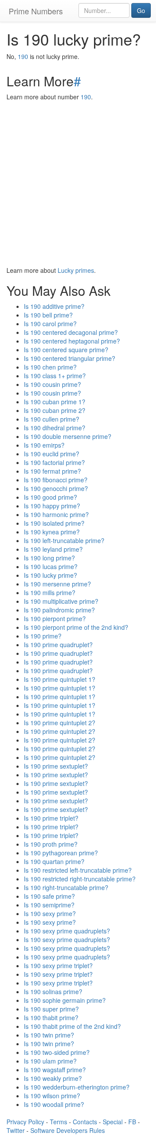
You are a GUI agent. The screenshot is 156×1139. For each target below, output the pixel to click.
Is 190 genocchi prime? (56, 488)
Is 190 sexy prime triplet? (58, 965)
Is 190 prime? (43, 636)
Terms (58, 1121)
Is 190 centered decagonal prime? (71, 332)
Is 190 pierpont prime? (55, 618)
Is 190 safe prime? (49, 896)
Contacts (85, 1121)
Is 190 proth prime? (51, 844)
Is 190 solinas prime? (53, 991)
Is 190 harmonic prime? (56, 514)
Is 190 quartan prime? (54, 861)
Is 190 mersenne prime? (57, 583)
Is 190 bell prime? (48, 315)
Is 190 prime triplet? (51, 818)
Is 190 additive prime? (54, 306)
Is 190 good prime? (50, 497)
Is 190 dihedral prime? (54, 427)
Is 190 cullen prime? (51, 419)
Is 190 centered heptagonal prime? (72, 341)
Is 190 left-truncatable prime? (64, 540)
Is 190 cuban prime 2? (54, 410)
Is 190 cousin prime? (52, 384)
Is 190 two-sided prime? (57, 1052)
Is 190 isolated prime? (54, 523)
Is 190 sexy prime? (50, 913)
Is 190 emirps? (44, 445)
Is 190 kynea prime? (52, 531)
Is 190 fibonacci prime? (56, 479)
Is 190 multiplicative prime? (61, 601)
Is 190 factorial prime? (54, 462)
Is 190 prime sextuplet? (56, 766)
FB (132, 1121)
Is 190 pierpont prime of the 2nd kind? (76, 627)
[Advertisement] (78, 183)
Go (141, 10)
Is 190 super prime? (51, 1009)
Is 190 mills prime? (49, 592)
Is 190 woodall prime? (54, 1104)
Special (113, 1121)
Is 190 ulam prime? (50, 1061)
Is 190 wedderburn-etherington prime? (77, 1087)
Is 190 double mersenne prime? (67, 436)
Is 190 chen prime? (50, 367)
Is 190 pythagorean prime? (61, 852)
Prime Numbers (36, 10)
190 (23, 56)
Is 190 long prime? (49, 557)
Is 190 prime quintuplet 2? (59, 722)
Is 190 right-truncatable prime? (66, 887)
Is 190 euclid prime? (51, 453)
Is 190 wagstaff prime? (55, 1069)
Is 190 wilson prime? (52, 1095)
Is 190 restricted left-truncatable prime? (78, 870)
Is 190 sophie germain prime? (65, 1000)
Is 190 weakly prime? (53, 1078)
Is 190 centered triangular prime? (69, 358)
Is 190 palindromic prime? (59, 610)
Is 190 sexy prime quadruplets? (67, 930)
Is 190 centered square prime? (66, 349)
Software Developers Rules (67, 1130)
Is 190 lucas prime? (51, 566)
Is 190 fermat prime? (52, 471)
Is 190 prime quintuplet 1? (59, 679)
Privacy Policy (25, 1121)
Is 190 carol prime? (50, 323)
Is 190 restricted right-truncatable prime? (80, 878)
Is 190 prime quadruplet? (58, 644)
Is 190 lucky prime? (50, 575)
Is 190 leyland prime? (53, 549)
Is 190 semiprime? (49, 904)
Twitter (15, 1130)
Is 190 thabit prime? (51, 1017)
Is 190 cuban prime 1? (54, 401)
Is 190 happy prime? (52, 505)
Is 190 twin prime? (49, 1035)
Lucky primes (76, 270)
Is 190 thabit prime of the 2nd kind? (72, 1026)
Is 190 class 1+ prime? (55, 375)
